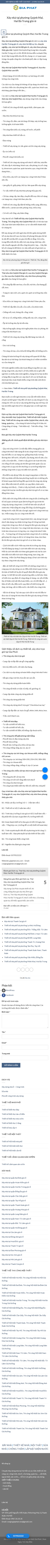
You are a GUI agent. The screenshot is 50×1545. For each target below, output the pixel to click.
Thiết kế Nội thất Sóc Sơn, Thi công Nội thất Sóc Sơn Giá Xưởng (24, 1414)
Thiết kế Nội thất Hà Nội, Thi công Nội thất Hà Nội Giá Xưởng (24, 1279)
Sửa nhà (5, 1091)
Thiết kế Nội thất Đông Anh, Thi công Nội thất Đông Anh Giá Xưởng (24, 1384)
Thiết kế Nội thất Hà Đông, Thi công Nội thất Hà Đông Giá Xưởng (24, 1369)
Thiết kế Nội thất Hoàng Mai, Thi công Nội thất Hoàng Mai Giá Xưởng (24, 1339)
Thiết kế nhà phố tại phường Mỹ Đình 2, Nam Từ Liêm (25, 934)
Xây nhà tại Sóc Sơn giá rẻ (12, 1255)
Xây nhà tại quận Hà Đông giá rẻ (14, 1228)
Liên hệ (5, 1489)
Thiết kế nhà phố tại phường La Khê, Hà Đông (22, 925)
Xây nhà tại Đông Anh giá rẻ (13, 1237)
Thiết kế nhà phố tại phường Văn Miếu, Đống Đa (23, 957)
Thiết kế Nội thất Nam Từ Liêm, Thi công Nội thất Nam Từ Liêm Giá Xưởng (24, 1354)
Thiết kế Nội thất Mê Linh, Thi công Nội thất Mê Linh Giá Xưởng (24, 1422)
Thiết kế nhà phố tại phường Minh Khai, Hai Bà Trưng (25, 961)
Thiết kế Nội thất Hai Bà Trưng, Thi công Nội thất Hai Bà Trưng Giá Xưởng (25, 1301)
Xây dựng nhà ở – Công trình (13, 1087)
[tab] (25, 990)
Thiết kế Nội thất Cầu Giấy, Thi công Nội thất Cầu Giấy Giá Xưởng (24, 1316)
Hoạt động (7, 1486)
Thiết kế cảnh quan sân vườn (13, 1164)
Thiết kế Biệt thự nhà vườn (13, 1119)
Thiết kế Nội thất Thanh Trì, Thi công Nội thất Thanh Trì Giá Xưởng (24, 1399)
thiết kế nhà (21, 1445)
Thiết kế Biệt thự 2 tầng (11, 1123)
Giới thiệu (7, 1483)
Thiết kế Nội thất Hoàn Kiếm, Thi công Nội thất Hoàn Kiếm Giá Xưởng (23, 1294)
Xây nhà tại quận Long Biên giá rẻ (15, 1214)
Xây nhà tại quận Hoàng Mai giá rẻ (15, 1209)
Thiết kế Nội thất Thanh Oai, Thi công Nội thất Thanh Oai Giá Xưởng (25, 1430)
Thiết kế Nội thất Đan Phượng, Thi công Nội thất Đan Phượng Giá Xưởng (23, 1407)
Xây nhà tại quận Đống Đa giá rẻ (14, 1191)
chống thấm (16, 1448)
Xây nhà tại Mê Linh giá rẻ (12, 1259)
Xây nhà (27, 978)
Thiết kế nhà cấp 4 (9, 1128)
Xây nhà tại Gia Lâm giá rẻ (12, 1232)
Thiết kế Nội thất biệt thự (12, 1146)
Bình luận (6, 1012)
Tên (4, 1032)
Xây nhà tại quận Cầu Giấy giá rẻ (14, 1196)
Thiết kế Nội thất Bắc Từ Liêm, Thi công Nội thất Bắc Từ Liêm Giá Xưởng (25, 1362)
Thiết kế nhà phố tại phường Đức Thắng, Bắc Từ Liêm (26, 929)
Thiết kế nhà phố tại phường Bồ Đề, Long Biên (22, 938)
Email (4, 1043)
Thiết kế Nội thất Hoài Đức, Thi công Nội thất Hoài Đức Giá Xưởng (24, 1392)
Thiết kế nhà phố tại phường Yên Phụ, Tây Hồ (22, 946)
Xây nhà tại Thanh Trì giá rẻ (12, 1246)
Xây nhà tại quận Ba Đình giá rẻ (14, 1178)
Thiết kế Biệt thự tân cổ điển (13, 1114)
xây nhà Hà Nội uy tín (28, 44)
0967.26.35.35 (16, 1519)
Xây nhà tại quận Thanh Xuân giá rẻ (15, 1205)
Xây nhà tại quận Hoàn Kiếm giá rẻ (15, 1182)
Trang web (6, 1054)
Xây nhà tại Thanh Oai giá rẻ (15, 921)
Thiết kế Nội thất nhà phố (12, 1141)
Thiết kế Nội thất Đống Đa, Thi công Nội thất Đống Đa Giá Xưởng (23, 1309)
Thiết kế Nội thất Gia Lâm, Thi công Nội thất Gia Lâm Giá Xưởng (24, 1377)
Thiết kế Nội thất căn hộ (11, 1150)
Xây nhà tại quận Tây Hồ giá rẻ (14, 1200)
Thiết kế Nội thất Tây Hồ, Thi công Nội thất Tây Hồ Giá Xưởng (24, 1332)
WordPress (10, 990)
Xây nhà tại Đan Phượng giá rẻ (14, 1250)
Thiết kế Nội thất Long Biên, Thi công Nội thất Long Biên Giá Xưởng (24, 1347)
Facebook (9, 995)
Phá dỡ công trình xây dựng (13, 1096)
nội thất (36, 1445)
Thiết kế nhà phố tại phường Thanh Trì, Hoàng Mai (24, 942)
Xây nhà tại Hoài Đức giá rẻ (13, 1241)
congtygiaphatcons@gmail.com (19, 1521)
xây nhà (7, 1445)
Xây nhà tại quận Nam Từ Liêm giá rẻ (16, 1219)
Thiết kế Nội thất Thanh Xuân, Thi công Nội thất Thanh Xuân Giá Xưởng (23, 1324)
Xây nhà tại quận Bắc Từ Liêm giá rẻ (16, 1223)
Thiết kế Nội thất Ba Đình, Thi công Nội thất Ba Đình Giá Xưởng (24, 1286)
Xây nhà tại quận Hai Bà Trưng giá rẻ (16, 1187)
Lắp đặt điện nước (37, 1448)
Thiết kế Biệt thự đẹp (10, 1109)
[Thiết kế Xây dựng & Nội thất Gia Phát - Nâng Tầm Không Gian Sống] (25, 7)
